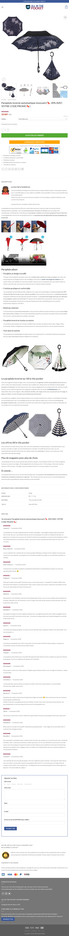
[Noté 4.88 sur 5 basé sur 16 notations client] (34, 111)
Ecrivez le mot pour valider (17, 819)
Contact (34, 931)
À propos (27, 931)
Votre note (7, 781)
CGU (39, 931)
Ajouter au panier (34, 135)
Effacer (66, 116)
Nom (6, 803)
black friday (12, 99)
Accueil (3, 99)
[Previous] (5, 48)
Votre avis (7, 787)
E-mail (6, 811)
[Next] (64, 48)
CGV (43, 931)
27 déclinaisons (52, 389)
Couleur (3, 119)
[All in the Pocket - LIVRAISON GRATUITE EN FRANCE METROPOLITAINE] (34, 7)
